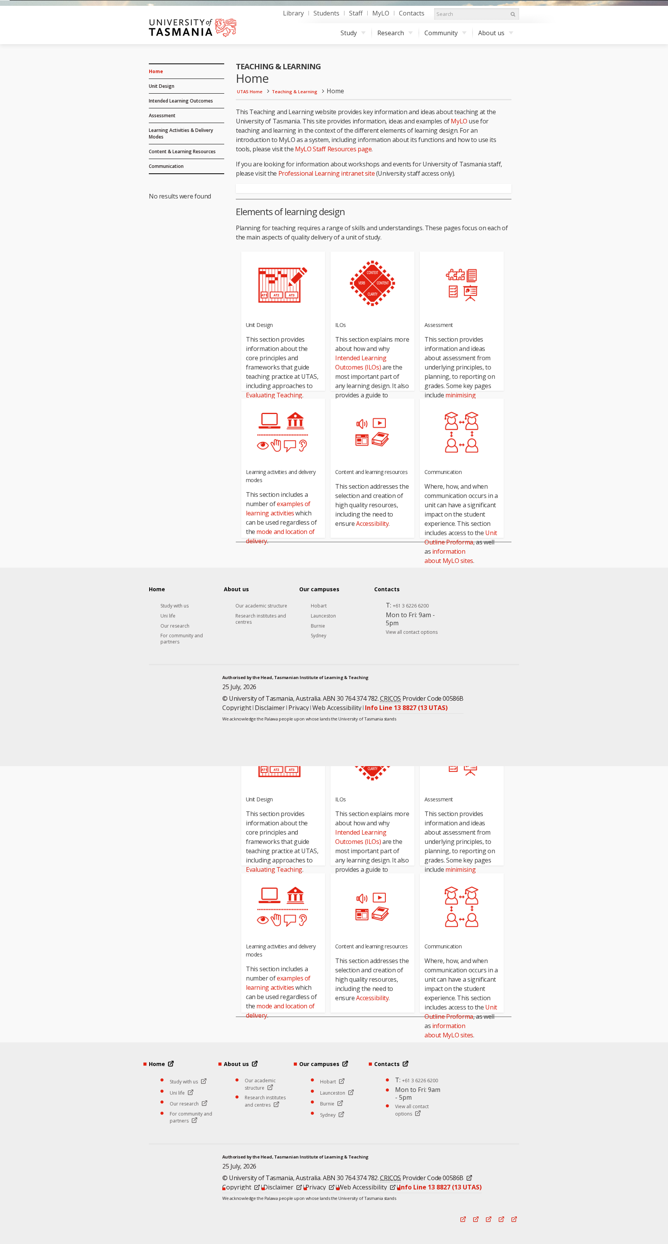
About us (491, 33)
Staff (356, 13)
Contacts (411, 13)
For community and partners (181, 639)
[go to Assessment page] (461, 285)
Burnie (318, 626)
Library (293, 13)
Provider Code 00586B (422, 698)
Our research (174, 626)
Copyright (236, 707)
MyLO (380, 13)
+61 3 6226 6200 (411, 606)
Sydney (318, 636)
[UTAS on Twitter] (501, 742)
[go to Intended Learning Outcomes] (372, 285)
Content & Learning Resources (182, 151)
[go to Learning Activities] (283, 432)
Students (326, 13)
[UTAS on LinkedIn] (475, 742)
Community (441, 33)
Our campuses (319, 589)
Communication (166, 166)
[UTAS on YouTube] (513, 742)
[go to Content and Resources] (372, 432)
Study (349, 33)
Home (156, 71)
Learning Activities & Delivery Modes (181, 133)
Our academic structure (261, 606)
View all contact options (412, 632)
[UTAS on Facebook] (462, 742)
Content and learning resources (371, 472)
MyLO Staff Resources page (333, 149)
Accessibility (372, 523)
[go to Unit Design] (283, 285)
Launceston (323, 616)
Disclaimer (270, 707)
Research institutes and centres (260, 619)
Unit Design (161, 86)
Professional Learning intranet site (326, 173)
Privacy (298, 707)
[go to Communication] (461, 432)
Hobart (319, 606)
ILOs (340, 325)
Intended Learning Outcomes (181, 101)
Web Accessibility (336, 707)
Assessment (162, 115)
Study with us (174, 606)
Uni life (168, 616)
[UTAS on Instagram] (488, 742)
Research (390, 33)
